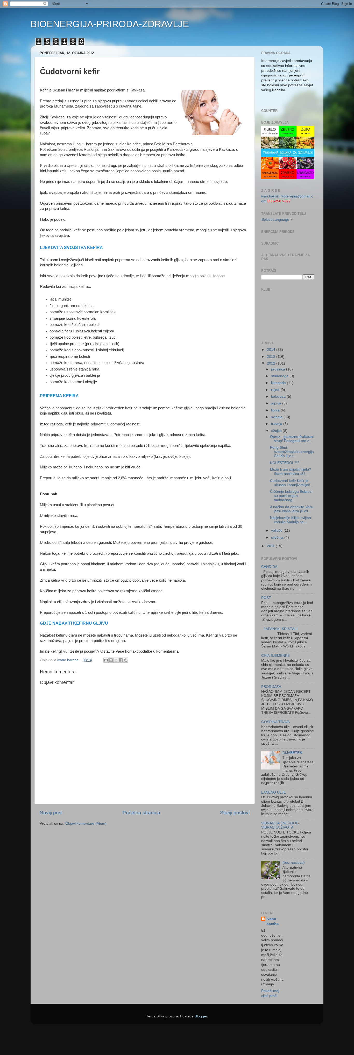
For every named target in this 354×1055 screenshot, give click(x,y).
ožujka (277, 431)
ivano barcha (272, 921)
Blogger (201, 1016)
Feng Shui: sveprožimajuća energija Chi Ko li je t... (292, 452)
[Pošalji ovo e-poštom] (106, 660)
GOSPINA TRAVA (275, 722)
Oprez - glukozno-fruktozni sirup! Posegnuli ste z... (292, 439)
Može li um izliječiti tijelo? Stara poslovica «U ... (290, 472)
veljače (277, 530)
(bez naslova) (293, 863)
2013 (271, 357)
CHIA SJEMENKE (275, 656)
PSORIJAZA (271, 687)
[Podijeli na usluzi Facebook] (120, 660)
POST (266, 598)
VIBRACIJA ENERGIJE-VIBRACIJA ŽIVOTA (280, 825)
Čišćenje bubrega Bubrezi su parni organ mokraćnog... (291, 496)
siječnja (277, 537)
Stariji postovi (235, 812)
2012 (271, 363)
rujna (275, 390)
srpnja (276, 403)
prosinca (278, 369)
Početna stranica (141, 812)
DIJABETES (292, 753)
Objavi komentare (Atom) (86, 823)
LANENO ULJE (273, 792)
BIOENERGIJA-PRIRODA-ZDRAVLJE (110, 24)
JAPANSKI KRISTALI (281, 629)
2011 (271, 546)
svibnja (277, 417)
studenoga (280, 376)
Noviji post (51, 812)
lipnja (276, 410)
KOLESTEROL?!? (284, 463)
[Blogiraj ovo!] (111, 660)
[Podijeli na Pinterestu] (125, 660)
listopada (279, 383)
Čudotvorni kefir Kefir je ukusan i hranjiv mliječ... (291, 483)
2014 (271, 350)
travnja (277, 424)
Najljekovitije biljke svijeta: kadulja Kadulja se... (291, 520)
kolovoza (279, 396)
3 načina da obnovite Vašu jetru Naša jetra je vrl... (291, 509)
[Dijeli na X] (115, 660)
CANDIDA (269, 567)
